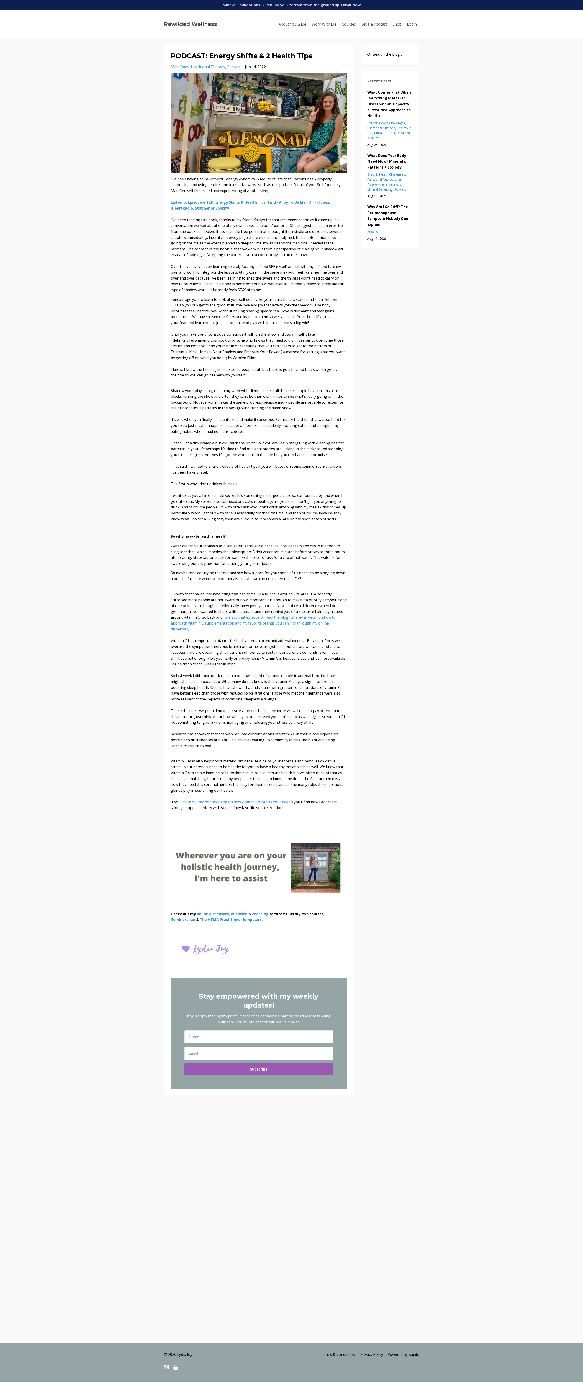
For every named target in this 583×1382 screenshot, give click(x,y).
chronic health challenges (386, 123)
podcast (233, 66)
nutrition (239, 913)
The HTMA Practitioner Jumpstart (231, 919)
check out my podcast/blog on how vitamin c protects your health (237, 801)
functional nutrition (381, 128)
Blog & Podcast (374, 24)
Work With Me (324, 24)
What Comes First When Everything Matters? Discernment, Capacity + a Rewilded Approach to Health (389, 104)
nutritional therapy (208, 66)
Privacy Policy (371, 1354)
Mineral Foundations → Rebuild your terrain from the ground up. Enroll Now (291, 5)
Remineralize (183, 919)
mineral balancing (380, 189)
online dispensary (213, 913)
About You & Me (292, 24)
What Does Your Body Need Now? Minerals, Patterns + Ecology (386, 161)
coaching (260, 913)
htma (378, 133)
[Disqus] (291, 1165)
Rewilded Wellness (190, 24)
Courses (349, 24)
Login (412, 24)
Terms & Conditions (338, 1354)
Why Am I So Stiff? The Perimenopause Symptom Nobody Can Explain (387, 215)
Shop (397, 24)
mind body (180, 66)
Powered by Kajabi (403, 1354)
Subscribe (259, 1069)
